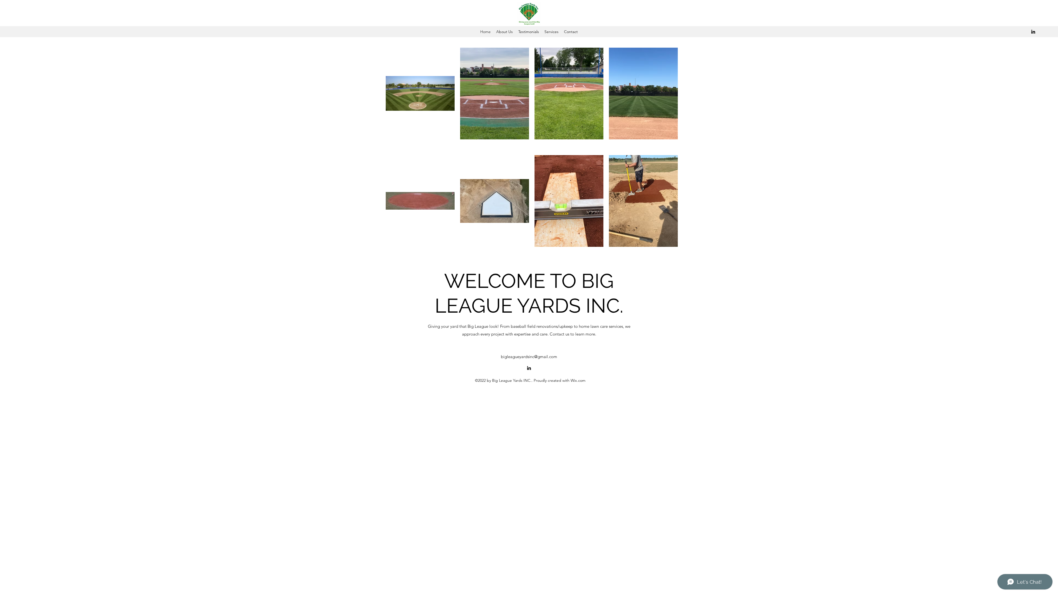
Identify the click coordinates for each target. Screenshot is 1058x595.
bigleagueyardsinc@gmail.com (529, 356)
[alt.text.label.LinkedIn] (1033, 31)
